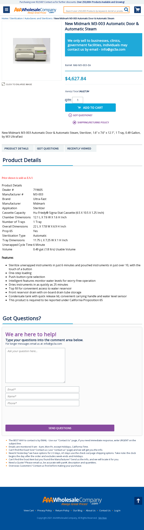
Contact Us (105, 510)
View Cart (29, 510)
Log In (117, 510)
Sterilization (16, 18)
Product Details (12, 185)
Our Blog (77, 510)
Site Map (102, 517)
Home (5, 18)
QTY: (68, 100)
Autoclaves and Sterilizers (38, 18)
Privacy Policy (44, 510)
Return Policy (62, 510)
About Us (91, 510)
